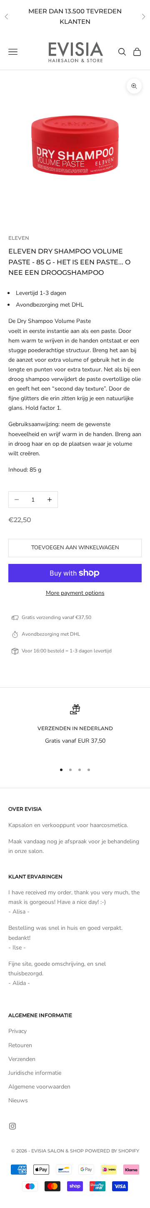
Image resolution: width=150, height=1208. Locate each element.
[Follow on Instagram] (12, 1126)
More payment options (75, 593)
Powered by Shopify (112, 1151)
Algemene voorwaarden (39, 1087)
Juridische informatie (34, 1073)
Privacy (17, 1031)
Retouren (20, 1045)
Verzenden (21, 1059)
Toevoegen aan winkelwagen (75, 547)
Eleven (18, 238)
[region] (75, 730)
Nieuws (18, 1100)
